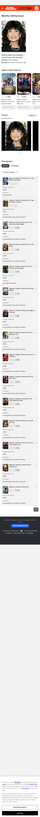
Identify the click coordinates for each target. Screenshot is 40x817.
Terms (4, 784)
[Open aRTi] (36, 8)
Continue (20, 813)
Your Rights (25, 788)
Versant (17, 782)
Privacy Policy (33, 784)
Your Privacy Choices (30, 531)
